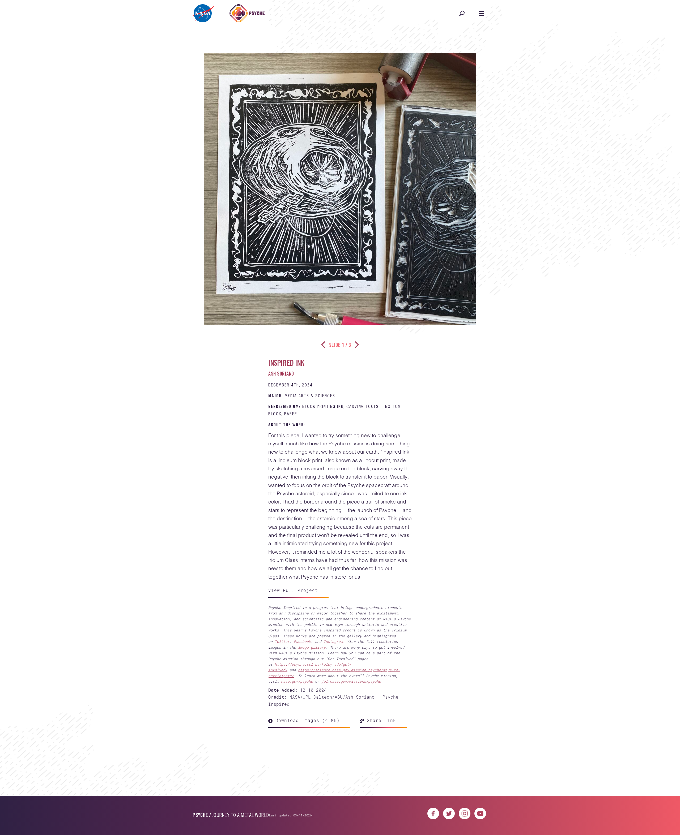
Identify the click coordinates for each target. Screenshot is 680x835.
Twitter (282, 641)
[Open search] (462, 13)
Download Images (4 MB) (306, 720)
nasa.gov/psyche (297, 681)
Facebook (302, 641)
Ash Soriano (281, 374)
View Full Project (293, 590)
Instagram (333, 641)
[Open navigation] (481, 13)
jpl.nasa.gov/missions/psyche (351, 681)
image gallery (312, 647)
